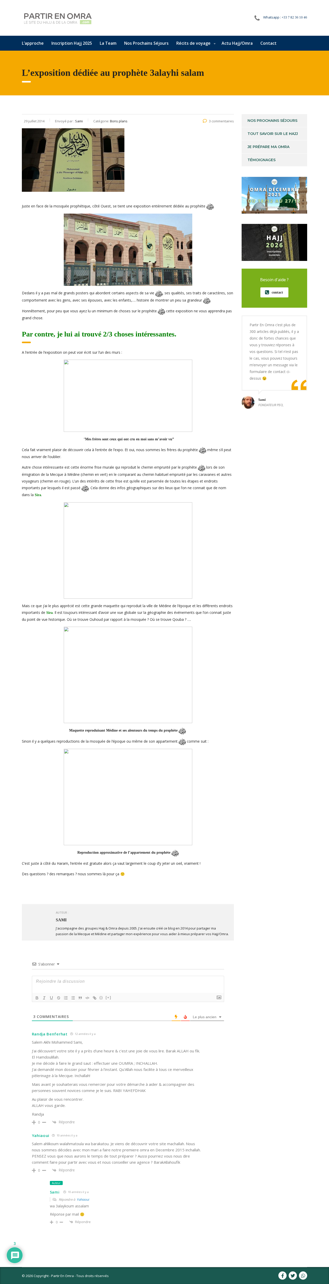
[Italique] (44, 998)
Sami (55, 1192)
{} (101, 997)
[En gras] (37, 998)
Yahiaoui (83, 1199)
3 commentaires (221, 121)
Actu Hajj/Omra (237, 43)
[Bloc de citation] (80, 998)
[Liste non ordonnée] (73, 998)
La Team (108, 43)
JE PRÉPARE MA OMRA (268, 146)
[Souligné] (51, 998)
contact (277, 292)
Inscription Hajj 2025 (71, 43)
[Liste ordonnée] (65, 998)
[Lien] (94, 998)
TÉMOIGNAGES (262, 160)
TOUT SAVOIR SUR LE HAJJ (273, 133)
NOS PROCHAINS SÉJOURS (272, 120)
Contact (268, 43)
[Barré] (58, 998)
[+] (108, 997)
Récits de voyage (193, 43)
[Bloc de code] (87, 998)
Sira (38, 495)
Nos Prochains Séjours (146, 43)
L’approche (33, 43)
